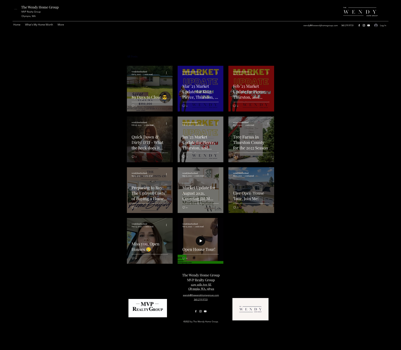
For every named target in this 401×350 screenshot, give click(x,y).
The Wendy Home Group (40, 7)
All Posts (132, 56)
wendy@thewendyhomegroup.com (320, 25)
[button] (270, 56)
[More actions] (167, 73)
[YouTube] (368, 25)
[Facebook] (359, 25)
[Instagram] (363, 25)
